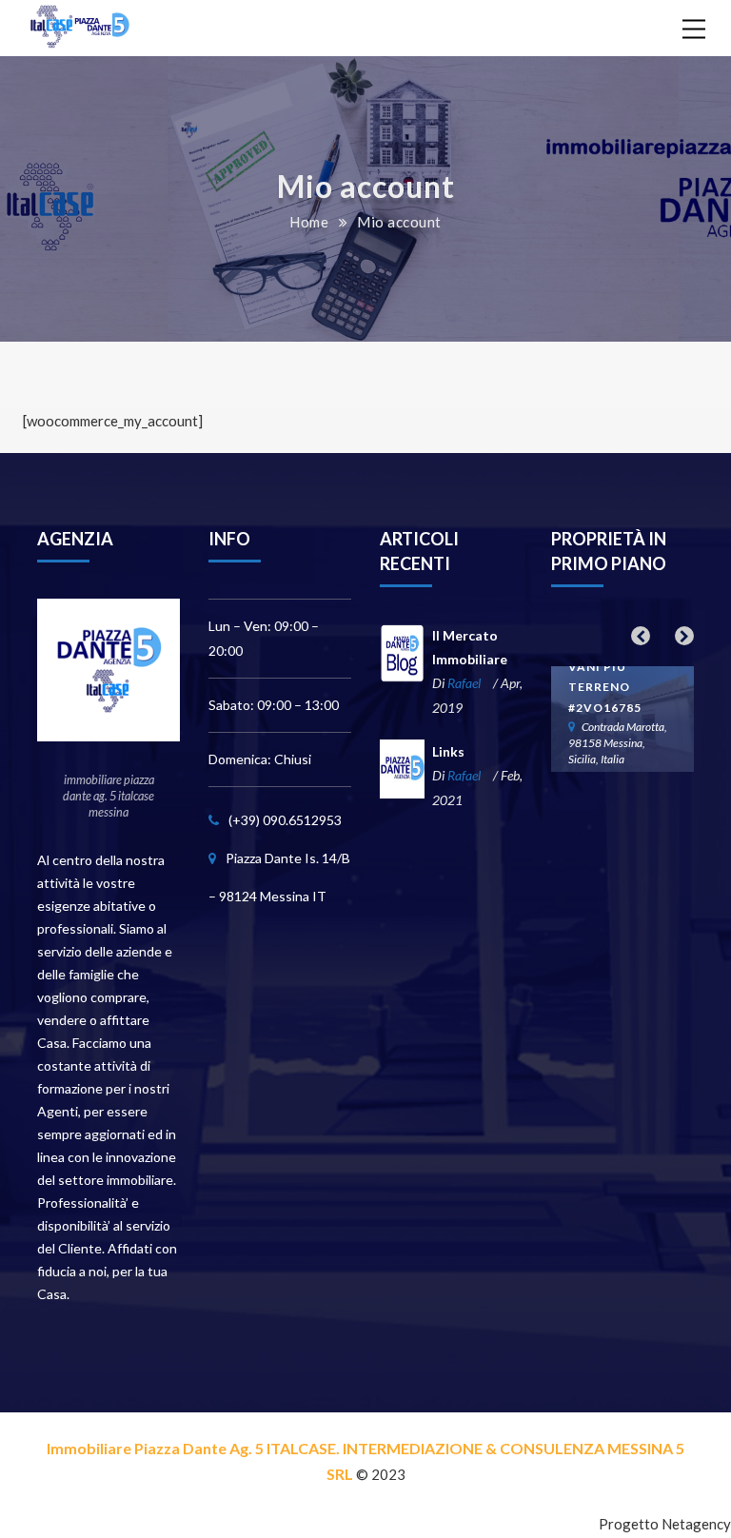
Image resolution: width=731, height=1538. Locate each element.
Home (308, 221)
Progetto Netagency (665, 1523)
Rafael (464, 683)
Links (448, 751)
